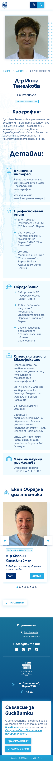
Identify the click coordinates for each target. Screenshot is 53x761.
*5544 (10, 576)
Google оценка (31, 632)
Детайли (37, 576)
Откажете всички (18, 748)
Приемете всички (18, 741)
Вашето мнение (31, 636)
